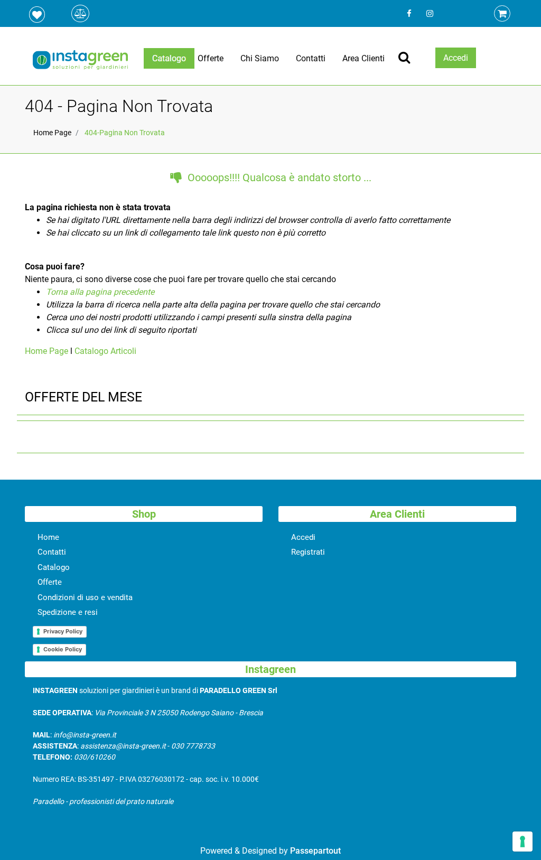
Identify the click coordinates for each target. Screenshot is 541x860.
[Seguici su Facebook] (409, 13)
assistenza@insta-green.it (123, 746)
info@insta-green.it (84, 735)
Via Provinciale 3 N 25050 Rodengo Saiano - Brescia (179, 712)
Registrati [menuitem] (308, 552)
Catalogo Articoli (105, 351)
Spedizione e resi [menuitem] (68, 612)
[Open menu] (169, 58)
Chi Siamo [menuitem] (259, 58)
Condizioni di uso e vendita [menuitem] (85, 597)
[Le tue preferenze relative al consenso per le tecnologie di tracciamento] (522, 841)
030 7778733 (193, 746)
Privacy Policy (62, 631)
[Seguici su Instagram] (428, 13)
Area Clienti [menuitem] (363, 58)
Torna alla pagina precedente (100, 292)
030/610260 (94, 757)
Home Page (52, 132)
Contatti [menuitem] (310, 58)
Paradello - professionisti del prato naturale (103, 801)
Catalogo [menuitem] (54, 567)
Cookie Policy (62, 649)
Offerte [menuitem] (210, 58)
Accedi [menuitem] (303, 537)
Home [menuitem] (48, 537)
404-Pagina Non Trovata (125, 132)
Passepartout (315, 851)
